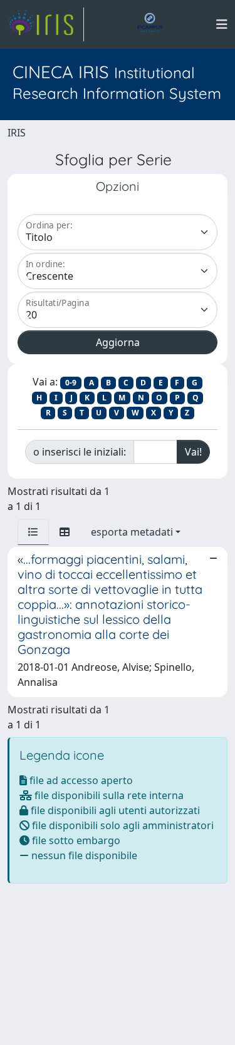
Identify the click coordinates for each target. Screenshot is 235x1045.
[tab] (33, 532)
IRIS (17, 133)
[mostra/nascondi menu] (221, 24)
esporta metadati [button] (132, 532)
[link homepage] (46, 24)
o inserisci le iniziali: (79, 452)
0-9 (70, 382)
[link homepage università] (149, 24)
